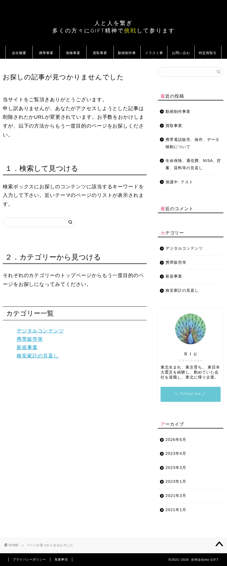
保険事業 (73, 53)
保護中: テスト (179, 182)
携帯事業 (46, 53)
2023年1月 (176, 481)
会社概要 (19, 53)
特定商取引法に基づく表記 (208, 55)
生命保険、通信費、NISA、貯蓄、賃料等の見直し (193, 164)
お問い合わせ (181, 55)
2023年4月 (176, 453)
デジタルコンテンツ (40, 331)
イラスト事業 (154, 55)
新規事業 (27, 347)
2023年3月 (176, 468)
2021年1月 (176, 510)
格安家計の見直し (38, 356)
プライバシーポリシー (29, 559)
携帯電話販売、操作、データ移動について (193, 143)
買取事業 (100, 53)
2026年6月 (176, 440)
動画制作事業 (127, 55)
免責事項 (61, 559)
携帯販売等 (30, 339)
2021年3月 (176, 496)
